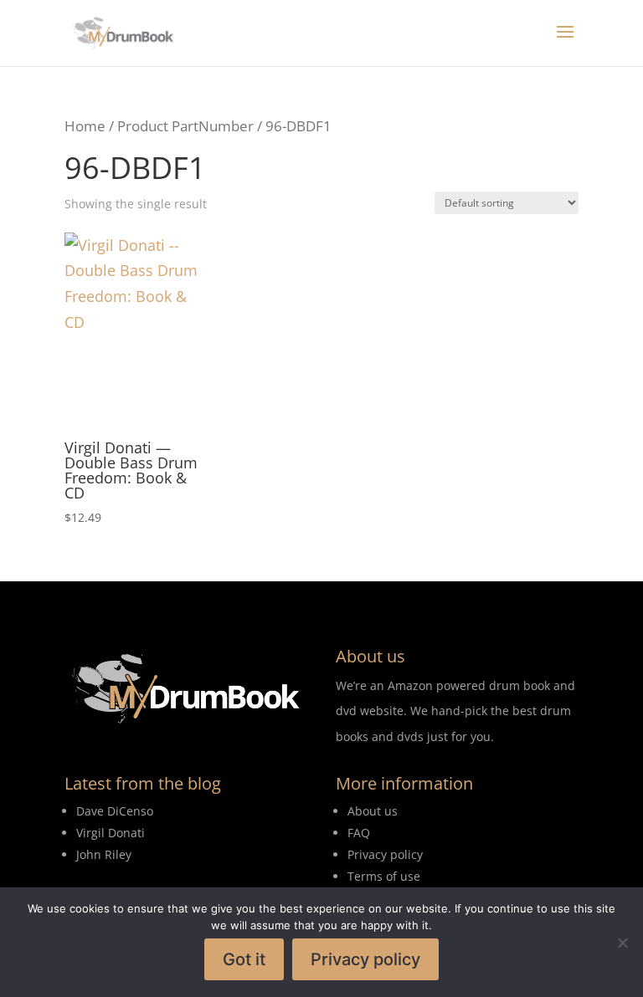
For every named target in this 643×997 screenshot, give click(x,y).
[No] (622, 942)
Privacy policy (365, 959)
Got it (244, 959)
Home (84, 125)
